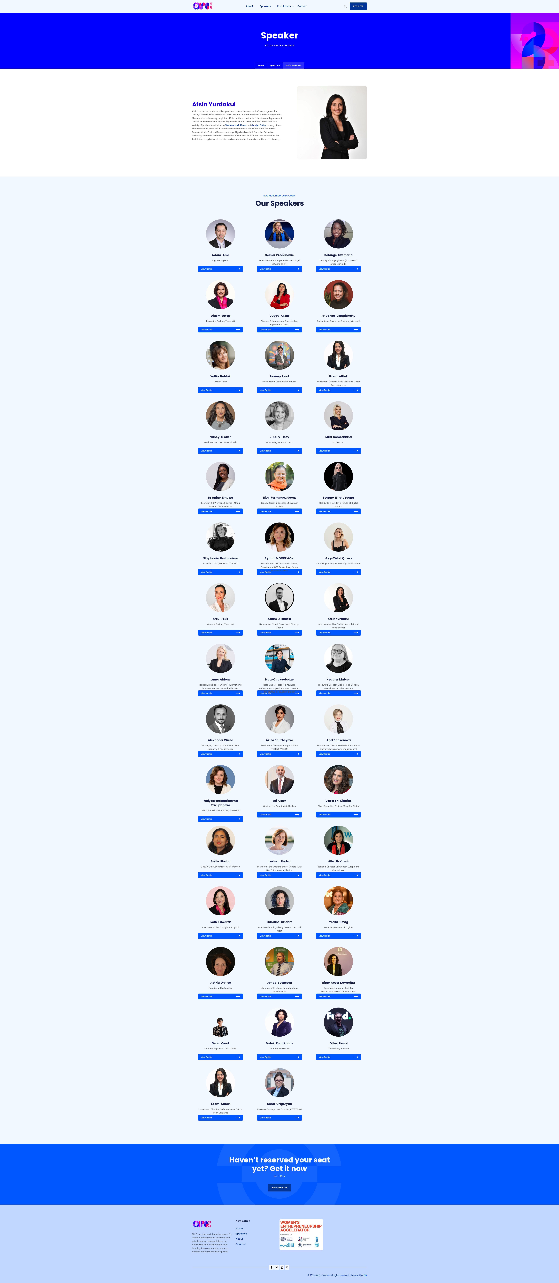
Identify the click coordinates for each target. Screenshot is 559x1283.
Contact (241, 1244)
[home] (203, 6)
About (239, 1239)
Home (261, 65)
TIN (365, 1275)
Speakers (275, 65)
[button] (287, 6)
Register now (279, 1187)
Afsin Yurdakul (293, 65)
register (358, 6)
